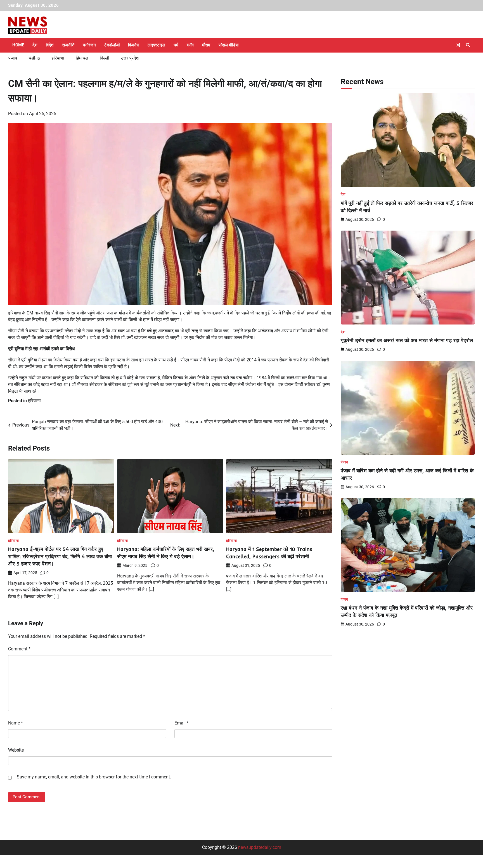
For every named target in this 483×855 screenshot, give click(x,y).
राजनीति (68, 45)
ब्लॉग (190, 45)
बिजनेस (133, 45)
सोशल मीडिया (228, 45)
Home (18, 45)
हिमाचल (82, 58)
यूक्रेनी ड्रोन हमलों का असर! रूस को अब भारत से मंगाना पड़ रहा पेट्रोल (407, 340)
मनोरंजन (89, 45)
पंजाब (12, 58)
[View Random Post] (458, 45)
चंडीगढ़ (34, 58)
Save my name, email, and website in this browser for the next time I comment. (94, 777)
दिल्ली (104, 58)
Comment (19, 649)
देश (34, 45)
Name (15, 723)
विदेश (50, 45)
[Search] (468, 45)
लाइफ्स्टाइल (156, 45)
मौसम (206, 45)
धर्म (176, 45)
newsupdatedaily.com (259, 847)
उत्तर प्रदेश (130, 58)
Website (16, 750)
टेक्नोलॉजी (112, 45)
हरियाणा (57, 58)
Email (181, 723)
